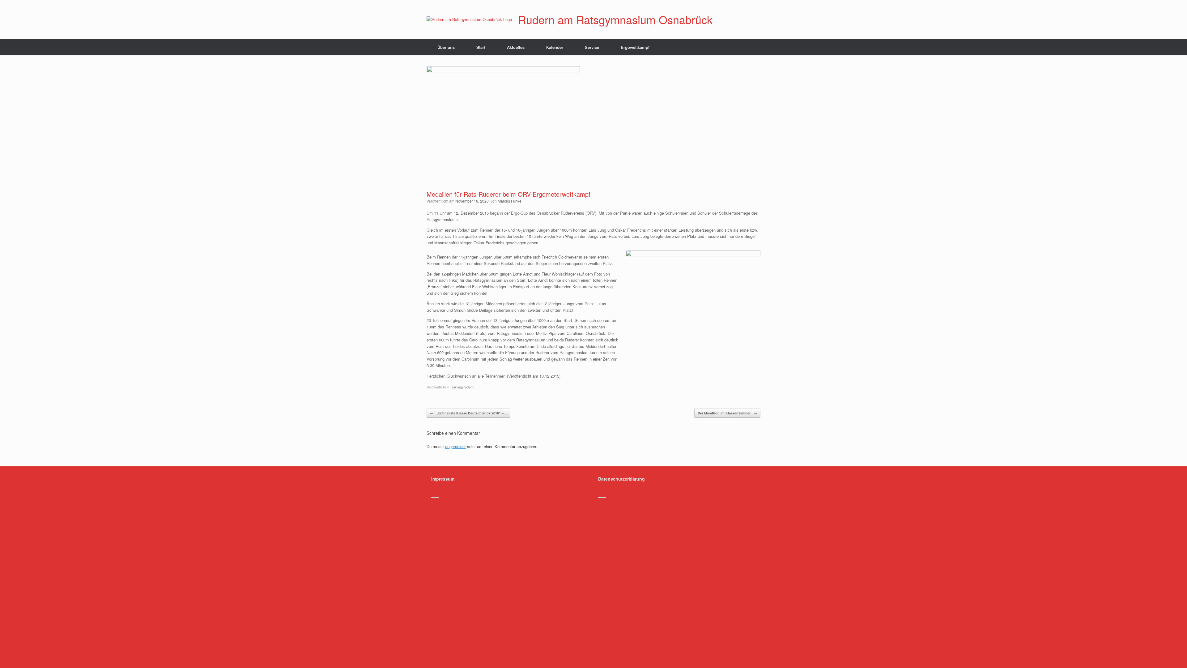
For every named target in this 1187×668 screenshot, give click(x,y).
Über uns (446, 47)
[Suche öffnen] (751, 47)
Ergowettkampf (635, 47)
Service (592, 47)
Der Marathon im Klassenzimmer (727, 413)
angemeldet (455, 446)
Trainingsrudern (462, 386)
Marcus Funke (509, 200)
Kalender (554, 47)
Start (480, 47)
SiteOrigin (606, 508)
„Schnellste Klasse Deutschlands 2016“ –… (468, 413)
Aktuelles (516, 47)
